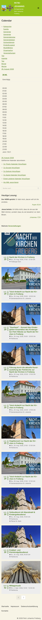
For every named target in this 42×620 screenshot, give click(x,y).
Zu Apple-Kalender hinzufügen (14, 175)
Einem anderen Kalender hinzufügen (16, 179)
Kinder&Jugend (9, 45)
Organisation (8, 50)
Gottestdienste (8, 42)
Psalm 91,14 (36, 205)
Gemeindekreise (9, 37)
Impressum (15, 606)
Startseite (5, 606)
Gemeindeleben (9, 40)
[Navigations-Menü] (38, 8)
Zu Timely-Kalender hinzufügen (14, 164)
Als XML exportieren (10, 182)
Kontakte (4, 611)
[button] (13, 160)
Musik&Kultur (8, 48)
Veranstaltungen (9, 53)
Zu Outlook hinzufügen (11, 171)
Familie (6, 29)
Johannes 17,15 (35, 217)
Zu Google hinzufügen (11, 168)
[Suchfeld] (38, 188)
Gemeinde (7, 32)
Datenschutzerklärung (29, 606)
